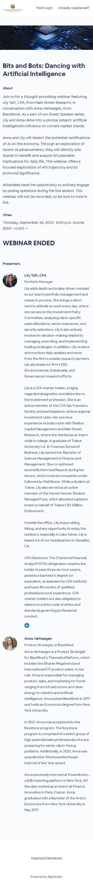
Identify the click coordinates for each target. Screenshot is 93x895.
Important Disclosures (46, 858)
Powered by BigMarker (46, 877)
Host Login (44, 8)
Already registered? (73, 8)
